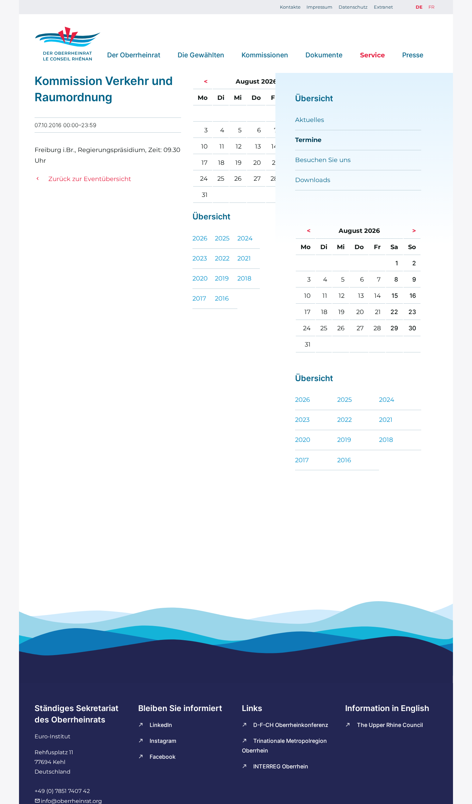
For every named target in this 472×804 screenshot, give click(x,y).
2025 (222, 238)
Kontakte (290, 7)
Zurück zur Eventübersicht (89, 178)
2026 (199, 238)
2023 (199, 258)
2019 (222, 278)
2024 (245, 238)
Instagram (163, 740)
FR (431, 7)
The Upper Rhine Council (390, 724)
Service (372, 54)
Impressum (319, 7)
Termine (308, 139)
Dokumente (323, 54)
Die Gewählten (201, 54)
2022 (222, 258)
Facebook (163, 756)
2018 (244, 278)
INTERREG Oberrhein (280, 766)
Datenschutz (353, 7)
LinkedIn (161, 724)
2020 (200, 278)
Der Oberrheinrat (133, 54)
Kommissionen (265, 54)
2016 (222, 298)
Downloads (312, 179)
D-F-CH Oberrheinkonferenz (290, 724)
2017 (199, 298)
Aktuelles (309, 119)
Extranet (383, 7)
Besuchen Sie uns (323, 159)
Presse (412, 54)
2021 (244, 258)
